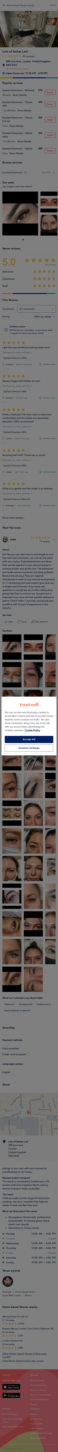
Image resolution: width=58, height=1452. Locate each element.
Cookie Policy (32, 730)
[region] (29, 726)
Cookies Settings (29, 748)
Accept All (29, 739)
